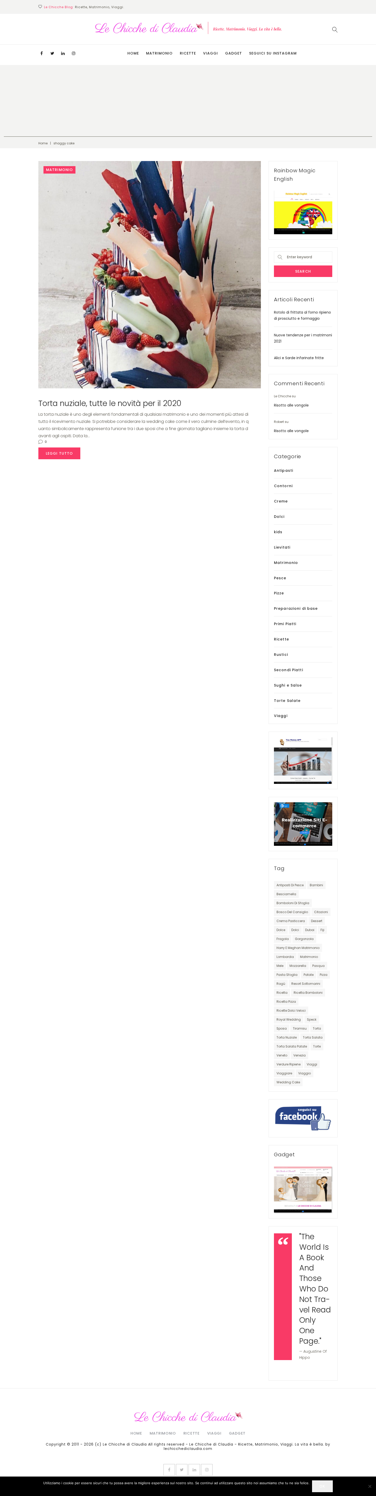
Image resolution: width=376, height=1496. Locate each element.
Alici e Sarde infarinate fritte (299, 357)
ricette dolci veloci (291, 1010)
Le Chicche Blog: (59, 7)
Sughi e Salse (288, 685)
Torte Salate (287, 700)
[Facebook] (41, 53)
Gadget (233, 53)
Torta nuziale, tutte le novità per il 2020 (109, 403)
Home (133, 53)
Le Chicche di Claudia (125, 1444)
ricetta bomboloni (308, 992)
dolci (295, 930)
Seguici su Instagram (273, 53)
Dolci (279, 516)
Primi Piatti (285, 623)
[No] (369, 1486)
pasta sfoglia (287, 975)
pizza (323, 975)
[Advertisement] (188, 101)
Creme (281, 501)
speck (311, 1019)
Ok (322, 1486)
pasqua (318, 966)
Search (303, 271)
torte (317, 1046)
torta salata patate (292, 1046)
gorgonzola (304, 939)
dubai (309, 930)
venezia (299, 1055)
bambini (316, 885)
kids (278, 532)
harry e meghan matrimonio (298, 948)
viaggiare (284, 1073)
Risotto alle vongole (291, 405)
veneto (282, 1055)
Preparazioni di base (296, 608)
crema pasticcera (291, 921)
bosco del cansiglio (292, 912)
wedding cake (288, 1082)
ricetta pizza (286, 1001)
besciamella (286, 894)
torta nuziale (287, 1037)
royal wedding (289, 1019)
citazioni (321, 912)
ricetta (282, 992)
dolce (281, 930)
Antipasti (283, 470)
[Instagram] (73, 53)
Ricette (188, 53)
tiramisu (300, 1028)
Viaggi (210, 53)
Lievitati (282, 547)
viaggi (312, 1064)
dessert (316, 921)
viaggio (304, 1073)
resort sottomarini (305, 983)
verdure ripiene (289, 1064)
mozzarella (298, 966)
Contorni (283, 485)
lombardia (285, 957)
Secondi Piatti (288, 669)
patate (309, 975)
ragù (281, 983)
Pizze (279, 593)
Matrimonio (159, 53)
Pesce (280, 578)
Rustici (281, 654)
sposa (282, 1028)
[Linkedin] (63, 53)
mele (280, 966)
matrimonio (309, 957)
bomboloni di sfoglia (293, 903)
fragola (283, 939)
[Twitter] (52, 53)
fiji (322, 930)
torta (317, 1028)
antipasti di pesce (290, 885)
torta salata (313, 1037)
